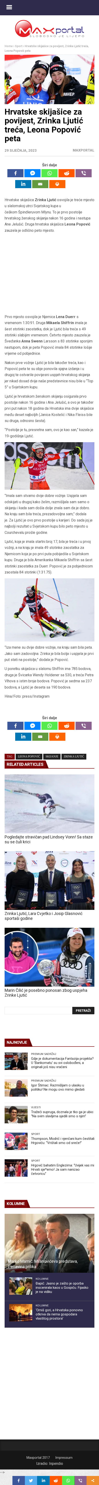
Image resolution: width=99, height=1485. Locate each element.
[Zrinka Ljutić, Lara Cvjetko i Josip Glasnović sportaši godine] (49, 880)
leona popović (29, 756)
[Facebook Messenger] (32, 173)
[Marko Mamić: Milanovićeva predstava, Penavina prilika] (49, 1243)
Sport (18, 46)
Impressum (64, 1458)
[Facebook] (15, 173)
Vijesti (36, 1107)
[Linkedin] (23, 184)
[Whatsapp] (49, 173)
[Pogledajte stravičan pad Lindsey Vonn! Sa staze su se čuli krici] (49, 803)
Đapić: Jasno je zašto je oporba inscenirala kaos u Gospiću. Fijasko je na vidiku (62, 1287)
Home (9, 46)
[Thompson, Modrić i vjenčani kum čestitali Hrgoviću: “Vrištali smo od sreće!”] (16, 1141)
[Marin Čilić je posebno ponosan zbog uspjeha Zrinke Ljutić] (49, 957)
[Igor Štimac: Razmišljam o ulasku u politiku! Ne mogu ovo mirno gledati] (16, 1088)
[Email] (40, 184)
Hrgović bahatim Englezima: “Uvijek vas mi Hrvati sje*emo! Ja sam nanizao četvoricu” (62, 1169)
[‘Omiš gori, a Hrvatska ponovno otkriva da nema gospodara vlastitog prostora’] (20, 1312)
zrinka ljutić (74, 756)
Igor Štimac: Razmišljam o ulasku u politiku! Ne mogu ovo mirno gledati (57, 1087)
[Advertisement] (49, 274)
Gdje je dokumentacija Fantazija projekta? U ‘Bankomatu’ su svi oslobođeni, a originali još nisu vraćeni (62, 1063)
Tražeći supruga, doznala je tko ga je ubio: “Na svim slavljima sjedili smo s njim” (62, 1114)
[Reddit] (66, 173)
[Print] (57, 184)
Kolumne (42, 1278)
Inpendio (56, 1463)
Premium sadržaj (43, 1054)
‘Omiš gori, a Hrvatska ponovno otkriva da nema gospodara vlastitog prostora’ (59, 1314)
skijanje (52, 756)
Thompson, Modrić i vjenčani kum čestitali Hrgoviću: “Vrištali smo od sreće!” (62, 1141)
